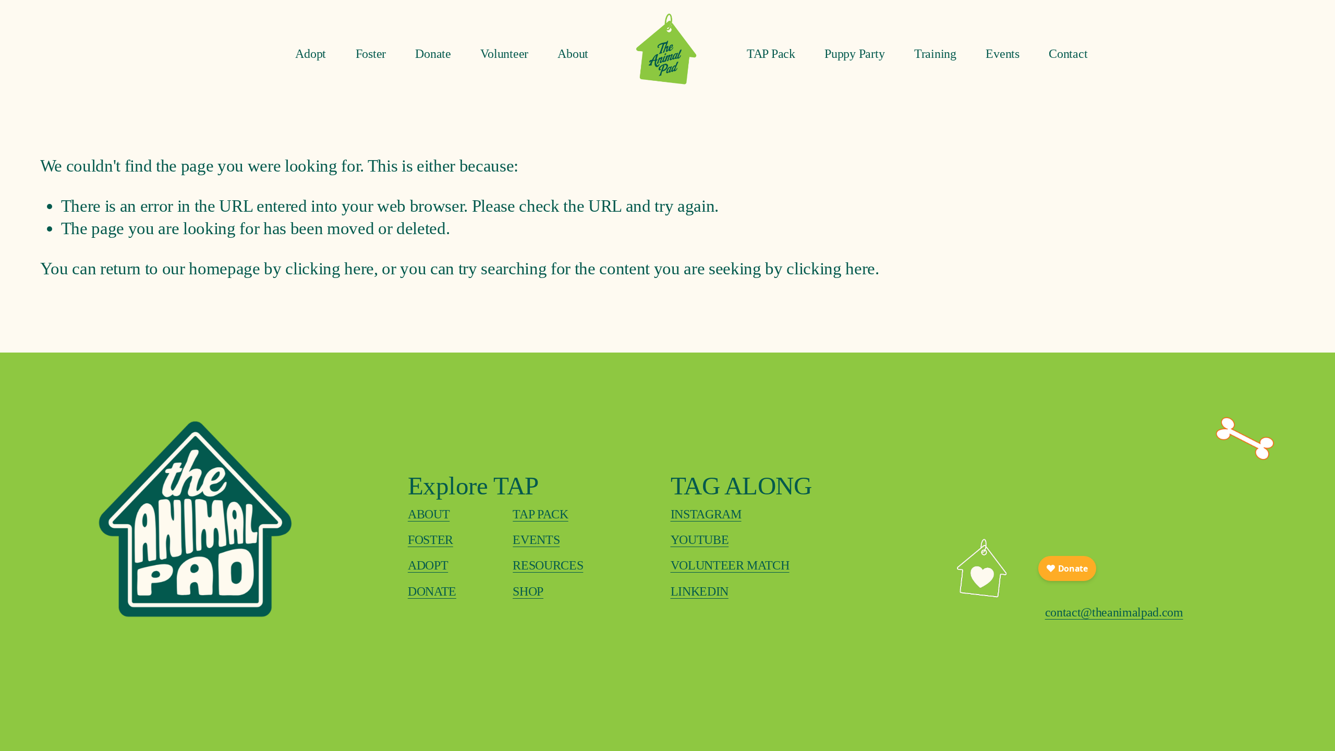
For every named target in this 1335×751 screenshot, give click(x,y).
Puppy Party (854, 53)
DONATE (432, 591)
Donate (433, 53)
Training (935, 53)
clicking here (329, 268)
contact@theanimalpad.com (1114, 612)
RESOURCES (548, 565)
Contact (1068, 53)
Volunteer (504, 53)
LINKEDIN (700, 591)
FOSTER (430, 539)
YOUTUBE (700, 539)
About (572, 53)
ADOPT (428, 565)
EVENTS (536, 539)
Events (1003, 53)
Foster (371, 53)
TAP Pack (771, 53)
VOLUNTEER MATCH (730, 565)
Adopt (310, 53)
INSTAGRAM (706, 514)
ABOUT (429, 514)
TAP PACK (540, 514)
